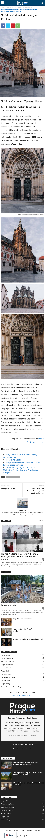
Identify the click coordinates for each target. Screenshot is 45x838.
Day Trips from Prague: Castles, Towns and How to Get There (27, 774)
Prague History (5, 684)
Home (2, 7)
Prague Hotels (5, 655)
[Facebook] (3, 25)
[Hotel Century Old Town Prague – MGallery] (6, 632)
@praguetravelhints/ (22, 695)
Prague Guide (16, 11)
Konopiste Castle (13, 459)
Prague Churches (6, 11)
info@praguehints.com (26, 744)
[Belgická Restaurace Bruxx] (6, 622)
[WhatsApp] (17, 25)
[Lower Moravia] (22, 589)
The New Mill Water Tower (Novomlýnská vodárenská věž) (35, 490)
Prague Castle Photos (13, 477)
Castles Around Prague (8, 677)
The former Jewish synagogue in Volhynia (28, 639)
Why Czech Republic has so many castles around (20, 456)
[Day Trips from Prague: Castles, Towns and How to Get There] (6, 776)
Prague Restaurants (7, 664)
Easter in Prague (6, 674)
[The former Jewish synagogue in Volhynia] (6, 642)
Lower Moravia (8, 605)
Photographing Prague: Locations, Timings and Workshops (25, 764)
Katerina (22, 510)
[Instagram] (18, 749)
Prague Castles (9, 7)
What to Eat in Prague (7, 661)
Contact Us (32, 735)
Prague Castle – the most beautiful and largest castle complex (22, 463)
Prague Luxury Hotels (7, 658)
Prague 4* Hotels (6, 668)
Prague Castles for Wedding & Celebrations (24, 9)
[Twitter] (8, 25)
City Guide (37, 830)
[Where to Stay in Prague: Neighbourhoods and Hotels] (6, 786)
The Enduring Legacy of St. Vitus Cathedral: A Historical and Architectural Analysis (21, 470)
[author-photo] (22, 503)
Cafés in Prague (6, 680)
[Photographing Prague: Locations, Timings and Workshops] (6, 765)
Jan (2, 608)
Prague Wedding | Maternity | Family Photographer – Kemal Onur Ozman (19, 555)
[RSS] (27, 749)
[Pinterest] (13, 25)
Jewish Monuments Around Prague (11, 687)
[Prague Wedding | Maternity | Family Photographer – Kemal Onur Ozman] (22, 538)
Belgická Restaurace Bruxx (22, 619)
